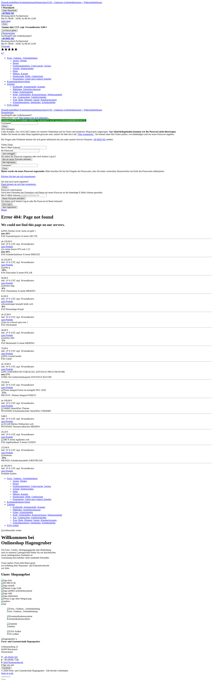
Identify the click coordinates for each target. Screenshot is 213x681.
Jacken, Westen (20, 60)
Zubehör (11, 84)
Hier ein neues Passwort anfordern (16, 159)
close (4, 24)
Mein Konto (19, 2)
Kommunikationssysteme (18, 81)
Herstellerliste (7, 112)
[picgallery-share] (4, 676)
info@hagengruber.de (13, 662)
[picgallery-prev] (2, 679)
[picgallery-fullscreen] (7, 676)
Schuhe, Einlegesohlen (23, 68)
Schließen (5, 120)
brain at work (7, 673)
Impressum (30, 2)
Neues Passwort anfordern (13, 198)
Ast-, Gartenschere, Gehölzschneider (29, 97)
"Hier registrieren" (85, 134)
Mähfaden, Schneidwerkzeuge (27, 89)
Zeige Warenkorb (9, 10)
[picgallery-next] (4, 679)
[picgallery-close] (2, 676)
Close (4, 126)
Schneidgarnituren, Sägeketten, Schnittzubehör (34, 102)
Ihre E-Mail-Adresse (10, 147)
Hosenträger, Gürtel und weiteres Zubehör (32, 79)
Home (4, 2)
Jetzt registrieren (9, 207)
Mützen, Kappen (20, 73)
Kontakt (10, 2)
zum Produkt (7, 246)
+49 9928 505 (99, 139)
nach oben (6, 21)
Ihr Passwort (7, 150)
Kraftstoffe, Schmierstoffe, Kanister (29, 87)
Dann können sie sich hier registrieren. (18, 184)
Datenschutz (41, 2)
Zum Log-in (7, 204)
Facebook (6, 668)
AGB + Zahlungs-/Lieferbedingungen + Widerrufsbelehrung (74, 2)
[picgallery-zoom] (9, 676)
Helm (15, 71)
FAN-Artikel (13, 105)
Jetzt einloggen (8, 154)
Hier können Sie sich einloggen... (34, 118)
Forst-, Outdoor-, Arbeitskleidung (22, 58)
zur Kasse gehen (9, 30)
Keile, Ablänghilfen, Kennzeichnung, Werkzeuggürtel (37, 94)
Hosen (16, 63)
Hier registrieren (9, 162)
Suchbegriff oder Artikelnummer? (16, 36)
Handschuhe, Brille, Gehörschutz (28, 76)
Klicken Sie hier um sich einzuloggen (18, 176)
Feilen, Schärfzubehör (23, 92)
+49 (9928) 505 (10, 657)
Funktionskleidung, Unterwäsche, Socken (32, 66)
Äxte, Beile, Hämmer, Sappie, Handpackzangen (35, 100)
